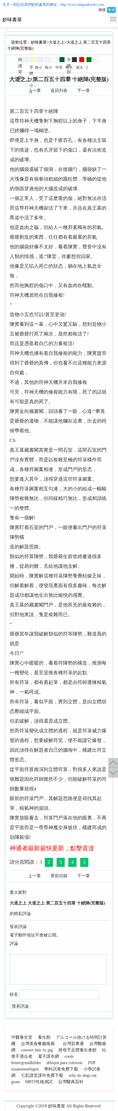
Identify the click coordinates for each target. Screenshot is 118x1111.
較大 (69, 67)
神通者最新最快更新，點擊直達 (52, 848)
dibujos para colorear (65, 1062)
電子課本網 (48, 1056)
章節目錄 (59, 876)
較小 (48, 67)
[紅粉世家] (47, 59)
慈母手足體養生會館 (77, 1050)
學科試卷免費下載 (61, 1069)
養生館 (44, 1037)
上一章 (34, 90)
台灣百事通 (73, 1043)
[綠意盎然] (62, 59)
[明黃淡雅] (33, 59)
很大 (79, 67)
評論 (14, 943)
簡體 (102, 10)
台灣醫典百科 (71, 1082)
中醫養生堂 (21, 1037)
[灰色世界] (40, 59)
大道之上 (56, 42)
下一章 (83, 90)
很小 (38, 67)
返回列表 (59, 90)
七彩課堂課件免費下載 (42, 1075)
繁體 (111, 10)
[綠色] (89, 59)
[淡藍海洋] (25, 59)
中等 (59, 67)
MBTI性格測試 (39, 1082)
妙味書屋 (38, 4)
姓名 (14, 994)
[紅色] (81, 59)
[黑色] (74, 59)
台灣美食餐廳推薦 (38, 1043)
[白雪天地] (54, 59)
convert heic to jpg (37, 1050)
